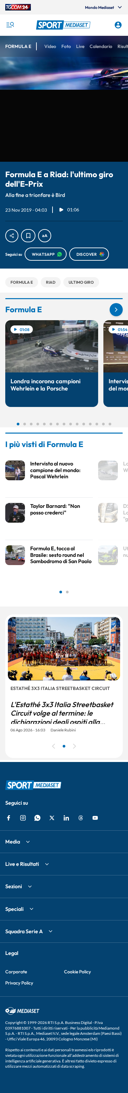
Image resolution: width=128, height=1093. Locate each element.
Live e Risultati (22, 864)
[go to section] (116, 309)
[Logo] (64, 25)
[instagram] (23, 818)
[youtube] (95, 818)
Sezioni (13, 886)
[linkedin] (66, 818)
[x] (52, 818)
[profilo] (118, 25)
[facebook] (8, 818)
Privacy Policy (19, 983)
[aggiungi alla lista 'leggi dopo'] (28, 235)
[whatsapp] (37, 818)
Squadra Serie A (24, 931)
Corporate (16, 972)
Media (12, 841)
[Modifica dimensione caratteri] (44, 235)
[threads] (80, 818)
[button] (64, 25)
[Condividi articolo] (11, 235)
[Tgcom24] (18, 7)
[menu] (9, 25)
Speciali (14, 909)
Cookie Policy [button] (77, 972)
